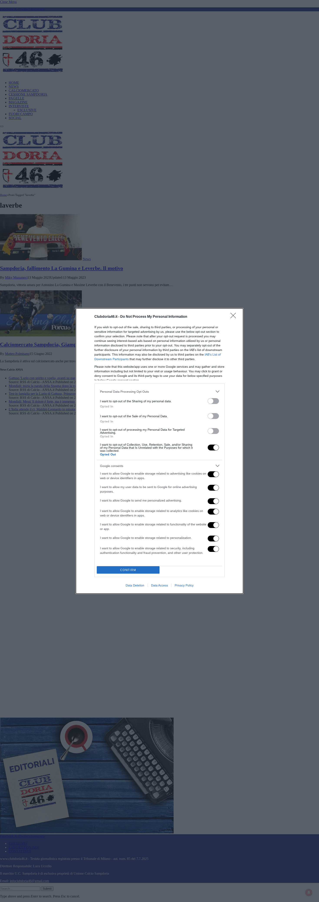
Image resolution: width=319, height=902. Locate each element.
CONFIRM (128, 570)
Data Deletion (135, 585)
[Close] (234, 317)
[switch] (213, 401)
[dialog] (159, 451)
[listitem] (159, 391)
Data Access (159, 585)
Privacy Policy (184, 585)
